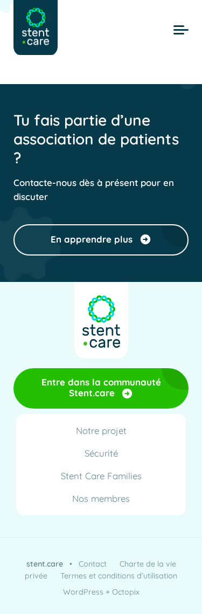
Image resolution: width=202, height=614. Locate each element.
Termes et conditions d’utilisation (118, 576)
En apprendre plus (92, 239)
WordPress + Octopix (101, 592)
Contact (93, 564)
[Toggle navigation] (181, 30)
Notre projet (101, 430)
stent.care (44, 564)
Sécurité (101, 453)
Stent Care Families (101, 475)
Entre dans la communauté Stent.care (101, 387)
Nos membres (101, 498)
